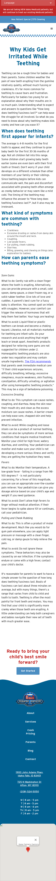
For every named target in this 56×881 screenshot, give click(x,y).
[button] (28, 2)
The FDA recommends (38, 361)
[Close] (35, 839)
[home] (11, 29)
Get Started (28, 670)
